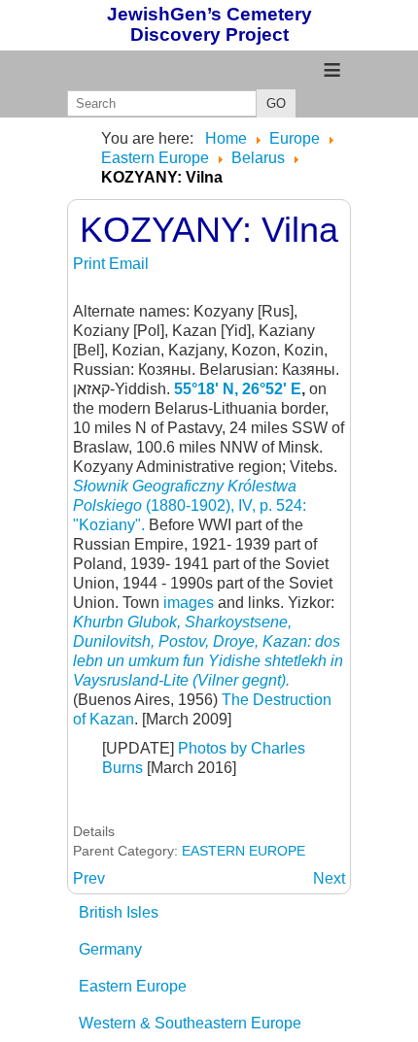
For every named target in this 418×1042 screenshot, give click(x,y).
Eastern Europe (133, 986)
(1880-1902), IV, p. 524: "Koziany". (189, 505)
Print (91, 263)
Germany (110, 949)
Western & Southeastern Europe (190, 1023)
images (188, 602)
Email (129, 263)
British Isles (118, 912)
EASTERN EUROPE (243, 850)
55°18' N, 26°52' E (237, 389)
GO (276, 103)
